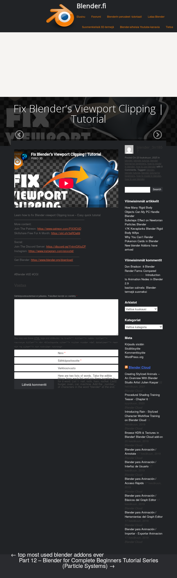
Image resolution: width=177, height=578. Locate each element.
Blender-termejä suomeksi (140, 289)
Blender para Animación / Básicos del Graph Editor (140, 497)
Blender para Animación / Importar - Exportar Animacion (143, 531)
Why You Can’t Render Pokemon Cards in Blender (141, 239)
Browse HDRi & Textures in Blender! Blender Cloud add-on (144, 435)
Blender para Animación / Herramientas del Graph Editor (144, 514)
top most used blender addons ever (57, 554)
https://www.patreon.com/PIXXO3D (59, 228)
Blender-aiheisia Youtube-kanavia (140, 27)
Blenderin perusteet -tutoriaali (124, 16)
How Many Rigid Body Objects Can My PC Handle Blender (142, 211)
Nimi (61, 353)
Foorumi (96, 16)
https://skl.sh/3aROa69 (65, 233)
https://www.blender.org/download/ (52, 260)
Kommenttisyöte (135, 352)
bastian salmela (134, 287)
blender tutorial (141, 160)
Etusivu (81, 16)
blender (128, 160)
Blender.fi (91, 5)
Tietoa (169, 27)
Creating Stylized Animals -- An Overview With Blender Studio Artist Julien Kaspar (142, 378)
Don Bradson (133, 266)
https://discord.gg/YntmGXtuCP (66, 246)
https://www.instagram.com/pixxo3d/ (51, 251)
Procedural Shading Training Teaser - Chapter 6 (142, 397)
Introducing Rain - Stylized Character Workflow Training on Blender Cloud (142, 415)
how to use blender (146, 166)
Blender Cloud (139, 367)
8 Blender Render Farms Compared (140, 268)
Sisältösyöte (132, 348)
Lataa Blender (156, 16)
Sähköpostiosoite (69, 360)
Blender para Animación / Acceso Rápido (140, 481)
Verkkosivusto (67, 368)
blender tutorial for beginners (141, 162)
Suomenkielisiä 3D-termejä (98, 27)
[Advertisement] (88, 64)
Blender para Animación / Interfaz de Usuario (140, 464)
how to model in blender (148, 175)
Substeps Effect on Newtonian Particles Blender (144, 222)
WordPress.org (134, 357)
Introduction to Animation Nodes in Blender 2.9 (144, 279)
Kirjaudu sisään (134, 344)
